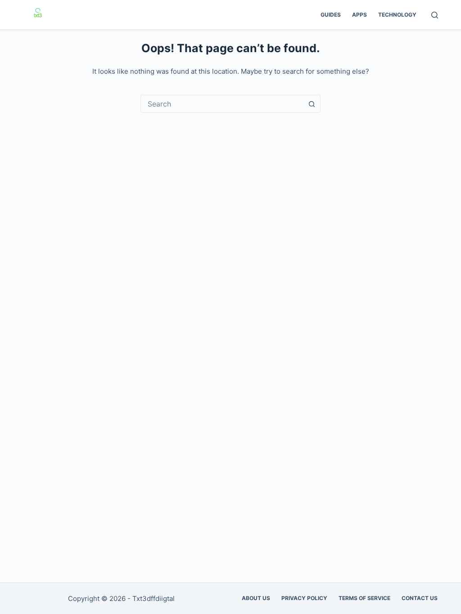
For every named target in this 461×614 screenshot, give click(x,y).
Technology (397, 14)
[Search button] (311, 103)
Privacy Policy (304, 598)
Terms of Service (364, 598)
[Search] (434, 15)
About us (256, 598)
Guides (331, 14)
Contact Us (420, 598)
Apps (359, 14)
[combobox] (222, 104)
